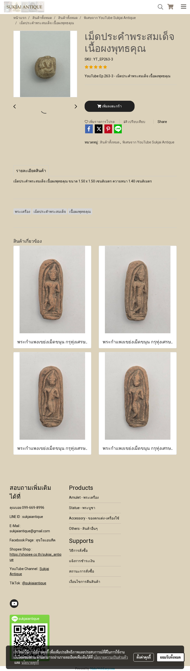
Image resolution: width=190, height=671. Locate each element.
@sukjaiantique (34, 583)
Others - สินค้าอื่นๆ (83, 529)
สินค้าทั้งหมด (110, 142)
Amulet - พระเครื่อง (84, 497)
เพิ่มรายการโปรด (101, 122)
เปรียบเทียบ (136, 122)
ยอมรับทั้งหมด (170, 657)
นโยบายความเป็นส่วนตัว (111, 657)
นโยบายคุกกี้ (30, 662)
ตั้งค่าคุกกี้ (144, 657)
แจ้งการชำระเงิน (82, 561)
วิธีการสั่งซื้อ (78, 551)
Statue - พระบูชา (82, 508)
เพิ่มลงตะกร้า (111, 106)
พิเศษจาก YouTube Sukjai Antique (148, 142)
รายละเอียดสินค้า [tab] (31, 170)
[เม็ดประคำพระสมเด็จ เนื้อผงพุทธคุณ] (45, 64)
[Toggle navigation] (183, 6)
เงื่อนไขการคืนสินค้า (84, 582)
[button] (159, 7)
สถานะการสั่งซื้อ (81, 571)
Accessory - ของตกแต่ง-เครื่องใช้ (94, 518)
